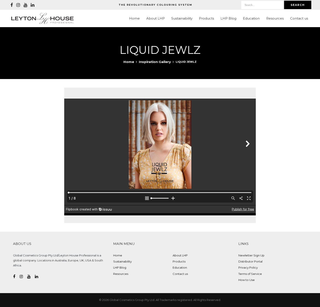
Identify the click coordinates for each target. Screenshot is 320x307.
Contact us (299, 18)
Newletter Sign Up (251, 255)
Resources (275, 18)
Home (134, 18)
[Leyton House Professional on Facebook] (12, 5)
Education (251, 18)
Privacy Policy (248, 267)
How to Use (246, 280)
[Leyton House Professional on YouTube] (25, 5)
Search (298, 5)
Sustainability (181, 18)
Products (206, 18)
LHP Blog (228, 18)
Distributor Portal (250, 261)
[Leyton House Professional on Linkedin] (32, 5)
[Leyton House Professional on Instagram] (18, 5)
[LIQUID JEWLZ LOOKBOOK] (160, 145)
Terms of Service (250, 274)
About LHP (155, 18)
